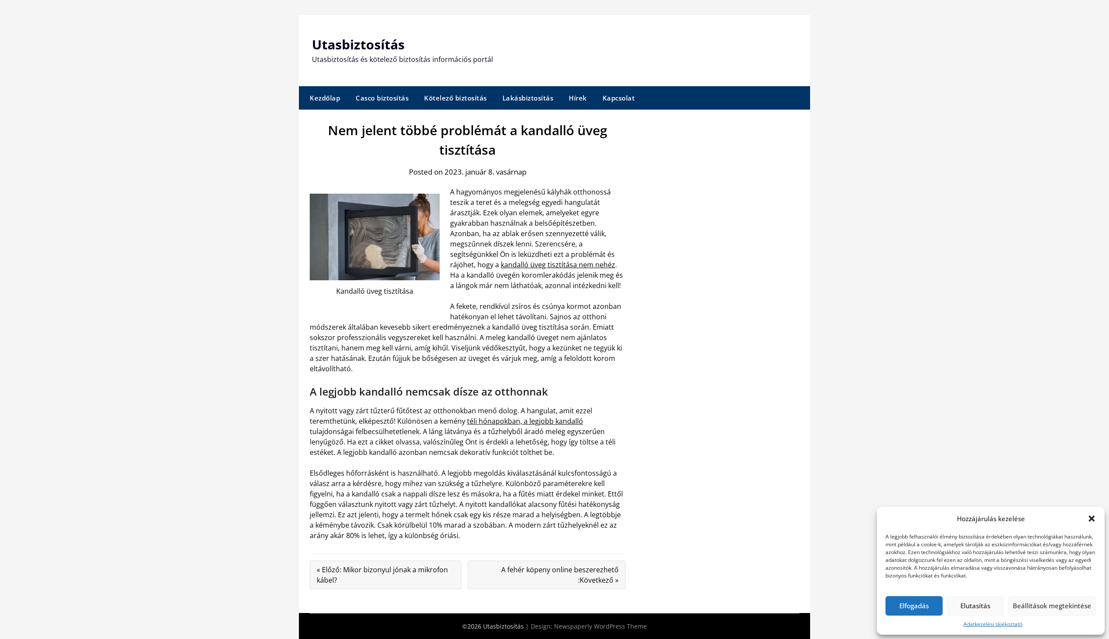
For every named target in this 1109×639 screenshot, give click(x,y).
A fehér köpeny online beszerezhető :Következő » (560, 575)
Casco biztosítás (382, 98)
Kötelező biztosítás (455, 98)
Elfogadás (914, 605)
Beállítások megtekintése (1052, 605)
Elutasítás (975, 605)
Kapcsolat (619, 98)
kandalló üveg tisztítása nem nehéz (558, 264)
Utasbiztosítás (358, 44)
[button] (1091, 518)
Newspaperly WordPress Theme (600, 626)
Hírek (578, 98)
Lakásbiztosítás (528, 98)
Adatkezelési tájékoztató (992, 624)
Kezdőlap (325, 98)
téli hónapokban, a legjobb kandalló (525, 421)
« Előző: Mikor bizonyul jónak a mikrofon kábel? (382, 575)
